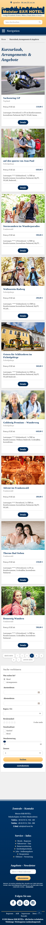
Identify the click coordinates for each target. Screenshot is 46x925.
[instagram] (33, 903)
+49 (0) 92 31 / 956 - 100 (26, 820)
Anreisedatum (9, 687)
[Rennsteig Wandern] (23, 600)
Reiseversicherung (24, 846)
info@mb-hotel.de (26, 826)
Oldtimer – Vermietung (24, 857)
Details (23, 122)
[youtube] (20, 903)
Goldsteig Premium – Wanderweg (21, 422)
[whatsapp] (26, 903)
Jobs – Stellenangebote (24, 851)
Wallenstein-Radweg (14, 289)
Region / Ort (7, 709)
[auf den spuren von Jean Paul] (23, 143)
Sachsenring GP (11, 98)
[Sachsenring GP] (23, 80)
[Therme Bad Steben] (23, 535)
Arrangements (11, 682)
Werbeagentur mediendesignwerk (27, 922)
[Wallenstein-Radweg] (23, 271)
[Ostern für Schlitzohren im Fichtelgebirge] (23, 336)
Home (3, 39)
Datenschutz (29, 887)
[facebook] (13, 903)
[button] (13, 31)
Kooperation (24, 854)
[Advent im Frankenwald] (23, 470)
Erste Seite (9, 656)
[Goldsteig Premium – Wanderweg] (23, 404)
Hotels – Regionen (24, 841)
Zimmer (6, 748)
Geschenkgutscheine (24, 849)
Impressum (25, 913)
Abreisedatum (9, 698)
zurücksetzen (23, 765)
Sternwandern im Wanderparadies (21, 226)
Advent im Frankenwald (16, 488)
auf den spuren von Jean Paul (18, 160)
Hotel (8, 679)
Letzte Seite (28, 660)
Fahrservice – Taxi (24, 843)
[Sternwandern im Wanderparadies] (23, 208)
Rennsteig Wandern (13, 618)
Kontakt (24, 916)
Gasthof (9, 731)
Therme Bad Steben (13, 553)
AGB (17, 913)
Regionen (9, 913)
